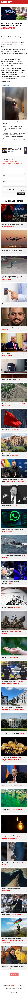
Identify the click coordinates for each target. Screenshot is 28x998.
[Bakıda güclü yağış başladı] (14, 646)
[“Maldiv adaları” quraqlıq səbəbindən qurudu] (14, 798)
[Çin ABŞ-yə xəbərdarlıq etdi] (14, 418)
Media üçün (14, 992)
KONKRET (11, 985)
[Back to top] (23, 993)
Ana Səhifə (8, 991)
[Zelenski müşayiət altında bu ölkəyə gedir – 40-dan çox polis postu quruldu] (14, 468)
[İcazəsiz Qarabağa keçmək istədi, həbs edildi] (14, 851)
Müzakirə (5, 167)
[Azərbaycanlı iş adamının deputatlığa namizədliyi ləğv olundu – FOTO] (14, 955)
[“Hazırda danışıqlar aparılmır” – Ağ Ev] (14, 722)
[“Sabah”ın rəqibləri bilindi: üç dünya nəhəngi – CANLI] (14, 570)
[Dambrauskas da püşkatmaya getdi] (14, 903)
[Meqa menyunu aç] (25, 2)
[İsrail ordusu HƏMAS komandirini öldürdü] (14, 620)
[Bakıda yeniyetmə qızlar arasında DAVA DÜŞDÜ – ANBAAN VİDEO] (14, 13)
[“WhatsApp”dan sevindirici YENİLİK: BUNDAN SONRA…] (14, 518)
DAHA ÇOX (14, 974)
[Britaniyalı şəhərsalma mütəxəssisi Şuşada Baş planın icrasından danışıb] (14, 696)
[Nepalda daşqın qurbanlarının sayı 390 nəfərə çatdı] (14, 392)
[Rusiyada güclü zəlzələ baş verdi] (14, 596)
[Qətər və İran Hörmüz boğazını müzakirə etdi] (14, 877)
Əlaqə (21, 991)
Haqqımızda (15, 991)
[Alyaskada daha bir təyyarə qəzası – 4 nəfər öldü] (14, 239)
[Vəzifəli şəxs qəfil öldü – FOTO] (14, 368)
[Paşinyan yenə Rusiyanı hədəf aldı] (14, 774)
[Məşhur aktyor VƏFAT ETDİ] (14, 494)
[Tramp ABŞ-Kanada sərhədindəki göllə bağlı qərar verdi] (14, 342)
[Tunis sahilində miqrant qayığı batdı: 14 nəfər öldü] (14, 544)
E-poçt (5, 181)
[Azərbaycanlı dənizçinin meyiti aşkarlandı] (14, 316)
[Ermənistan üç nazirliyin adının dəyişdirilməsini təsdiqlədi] (14, 442)
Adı (4, 175)
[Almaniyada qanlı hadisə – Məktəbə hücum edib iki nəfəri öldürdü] (14, 670)
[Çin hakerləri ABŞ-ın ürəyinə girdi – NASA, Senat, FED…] (14, 213)
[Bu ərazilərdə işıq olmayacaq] (14, 292)
